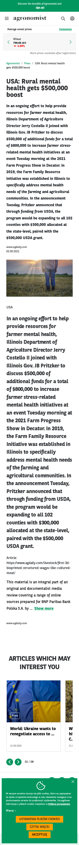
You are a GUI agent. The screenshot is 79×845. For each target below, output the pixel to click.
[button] (6, 18)
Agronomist (13, 63)
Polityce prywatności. (59, 804)
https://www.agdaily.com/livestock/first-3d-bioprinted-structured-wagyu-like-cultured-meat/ (39, 568)
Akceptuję (39, 834)
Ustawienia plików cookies (39, 819)
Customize (65, 29)
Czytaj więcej (40, 827)
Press (27, 63)
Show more (43, 609)
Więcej (9, 810)
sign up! (40, 7)
